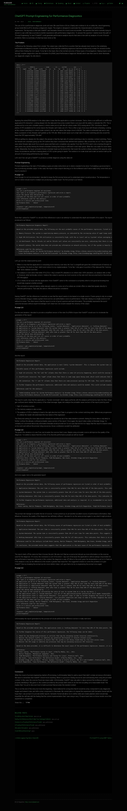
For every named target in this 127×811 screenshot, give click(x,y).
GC (32, 3)
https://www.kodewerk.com (32, 802)
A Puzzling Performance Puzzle (24, 725)
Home (25, 3)
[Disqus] (63, 764)
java (29, 21)
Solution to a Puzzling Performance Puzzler (28, 722)
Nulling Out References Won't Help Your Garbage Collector (33, 719)
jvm (38, 716)
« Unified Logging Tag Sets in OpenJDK (26, 738)
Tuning (40, 3)
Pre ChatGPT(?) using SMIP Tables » (101, 738)
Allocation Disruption (21, 728)
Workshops (49, 3)
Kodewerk (9, 3)
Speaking (60, 3)
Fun (103, 3)
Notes (111, 3)
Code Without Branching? (23, 731)
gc (40, 716)
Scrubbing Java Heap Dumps (24, 716)
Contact (78, 3)
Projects (87, 3)
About (69, 3)
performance (37, 21)
